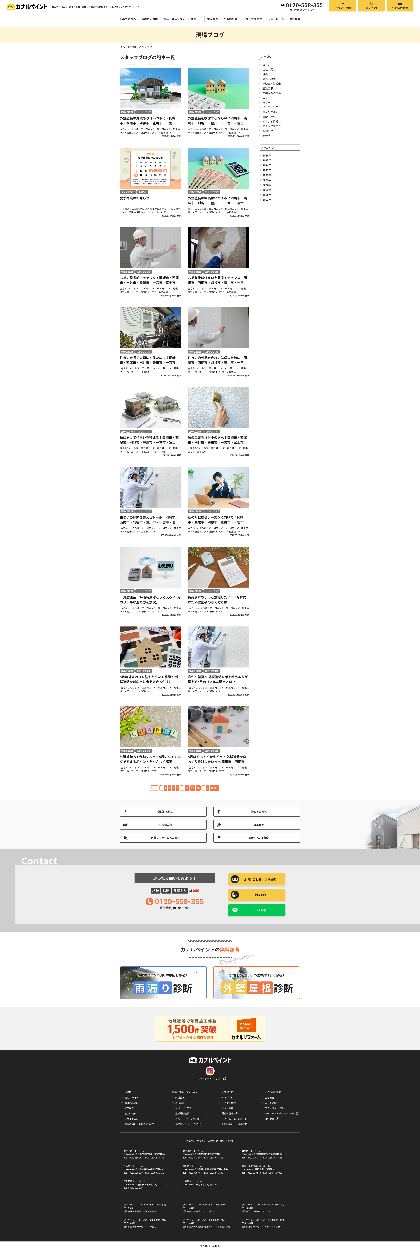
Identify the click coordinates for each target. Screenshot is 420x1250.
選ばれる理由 (149, 19)
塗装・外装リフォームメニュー (182, 19)
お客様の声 (230, 19)
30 (198, 788)
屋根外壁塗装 (182, 1113)
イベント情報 (343, 8)
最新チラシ (269, 117)
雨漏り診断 (227, 1108)
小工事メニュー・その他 (188, 1124)
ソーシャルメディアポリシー (208, 1078)
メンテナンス (270, 107)
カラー (266, 102)
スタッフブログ (252, 19)
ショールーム (276, 19)
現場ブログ (227, 1097)
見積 (265, 74)
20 (192, 788)
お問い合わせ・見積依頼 (234, 1124)
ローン (266, 65)
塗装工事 (267, 88)
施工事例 (259, 825)
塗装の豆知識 (270, 112)
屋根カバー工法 (183, 1108)
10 (187, 788)
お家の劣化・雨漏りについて (140, 1124)
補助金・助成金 (271, 83)
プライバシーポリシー (276, 1108)
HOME (128, 1092)
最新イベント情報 (258, 838)
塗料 (265, 98)
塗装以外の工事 (271, 93)
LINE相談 (260, 910)
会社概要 (295, 19)
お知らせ (267, 131)
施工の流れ (130, 1113)
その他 (266, 135)
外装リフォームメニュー (165, 838)
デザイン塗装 (131, 1118)
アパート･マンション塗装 (188, 1118)
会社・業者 (269, 69)
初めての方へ (127, 19)
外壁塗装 (180, 1097)
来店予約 (371, 8)
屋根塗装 (180, 1102)
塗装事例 (212, 19)
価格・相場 (269, 79)
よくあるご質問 (273, 1092)
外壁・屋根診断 (230, 1113)
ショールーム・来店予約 (234, 1118)
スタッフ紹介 (272, 1102)
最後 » (214, 788)
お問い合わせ (400, 8)
